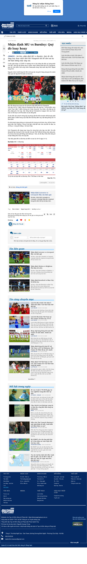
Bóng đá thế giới (21, 187)
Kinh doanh (33, 32)
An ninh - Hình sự (24, 476)
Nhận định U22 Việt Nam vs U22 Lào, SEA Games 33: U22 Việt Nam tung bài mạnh (42, 363)
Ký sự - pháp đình (24, 481)
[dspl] (2, 32)
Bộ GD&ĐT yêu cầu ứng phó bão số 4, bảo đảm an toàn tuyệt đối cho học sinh (41, 441)
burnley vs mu (36, 209)
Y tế (4, 485)
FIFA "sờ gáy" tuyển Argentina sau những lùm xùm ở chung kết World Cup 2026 (73, 108)
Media (69, 32)
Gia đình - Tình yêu (59, 479)
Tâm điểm (5, 479)
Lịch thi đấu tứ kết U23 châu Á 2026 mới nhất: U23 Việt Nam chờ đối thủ (42, 304)
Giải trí (5, 496)
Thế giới (52, 32)
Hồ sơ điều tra (23, 483)
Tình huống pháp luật (25, 479)
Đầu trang (74, 542)
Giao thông (6, 481)
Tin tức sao (6, 494)
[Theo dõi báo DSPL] (25, 52)
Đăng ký (57, 11)
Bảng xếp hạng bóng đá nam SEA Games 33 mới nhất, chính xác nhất (42, 332)
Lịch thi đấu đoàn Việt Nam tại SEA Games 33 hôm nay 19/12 (41, 317)
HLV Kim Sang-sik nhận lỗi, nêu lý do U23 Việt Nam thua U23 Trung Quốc (72, 50)
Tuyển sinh (56, 498)
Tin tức (13, 32)
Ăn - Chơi (56, 481)
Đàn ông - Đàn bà (58, 485)
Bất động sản (40, 485)
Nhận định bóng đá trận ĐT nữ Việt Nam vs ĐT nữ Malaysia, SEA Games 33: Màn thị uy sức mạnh (42, 348)
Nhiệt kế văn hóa (7, 500)
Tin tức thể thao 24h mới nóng (71, 104)
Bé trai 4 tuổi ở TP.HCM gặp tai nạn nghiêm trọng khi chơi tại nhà (41, 391)
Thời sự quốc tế (75, 476)
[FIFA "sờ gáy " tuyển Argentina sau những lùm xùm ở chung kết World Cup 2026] (73, 92)
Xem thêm (31, 379)
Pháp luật (22, 32)
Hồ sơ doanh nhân (41, 483)
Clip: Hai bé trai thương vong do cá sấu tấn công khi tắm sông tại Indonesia (42, 407)
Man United (15, 209)
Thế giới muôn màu (76, 483)
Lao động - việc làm (8, 483)
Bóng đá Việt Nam (41, 498)
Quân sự (73, 481)
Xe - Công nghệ (41, 481)
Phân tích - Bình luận (76, 479)
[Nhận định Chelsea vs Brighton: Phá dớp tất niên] (19, 271)
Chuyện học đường (59, 495)
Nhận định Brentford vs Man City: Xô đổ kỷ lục (42, 281)
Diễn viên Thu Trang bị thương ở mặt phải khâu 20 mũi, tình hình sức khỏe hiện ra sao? (42, 424)
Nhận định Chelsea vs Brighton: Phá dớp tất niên (41, 267)
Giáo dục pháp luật (59, 491)
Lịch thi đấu (40, 494)
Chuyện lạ (56, 483)
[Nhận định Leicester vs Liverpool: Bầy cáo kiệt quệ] (19, 198)
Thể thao (5, 502)
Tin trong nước (7, 476)
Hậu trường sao (7, 498)
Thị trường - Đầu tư (42, 476)
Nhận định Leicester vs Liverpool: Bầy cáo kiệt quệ (41, 194)
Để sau (49, 11)
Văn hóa (61, 32)
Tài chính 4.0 (40, 479)
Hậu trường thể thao (42, 496)
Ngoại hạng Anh (25, 209)
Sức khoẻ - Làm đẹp (59, 476)
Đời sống (43, 32)
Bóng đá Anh (40, 500)
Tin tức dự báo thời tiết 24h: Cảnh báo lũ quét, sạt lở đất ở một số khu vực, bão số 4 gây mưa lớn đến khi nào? (42, 457)
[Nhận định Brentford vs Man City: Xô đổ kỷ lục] (19, 285)
